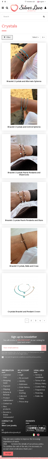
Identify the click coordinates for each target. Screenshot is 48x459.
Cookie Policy (40, 387)
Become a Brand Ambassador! (8, 415)
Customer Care (7, 376)
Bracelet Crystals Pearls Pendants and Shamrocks (24, 173)
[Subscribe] (43, 348)
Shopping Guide (6, 381)
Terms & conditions (39, 376)
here (9, 444)
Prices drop (23, 402)
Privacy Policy (40, 383)
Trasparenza (40, 390)
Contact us (7, 403)
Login (21, 375)
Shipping (6, 389)
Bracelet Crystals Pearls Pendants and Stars (24, 220)
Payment (6, 386)
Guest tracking (22, 391)
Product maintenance (8, 399)
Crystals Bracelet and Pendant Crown (24, 311)
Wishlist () (31, 2)
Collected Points (23, 397)
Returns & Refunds (7, 393)
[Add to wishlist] (20, 78)
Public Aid (39, 396)
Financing (39, 393)
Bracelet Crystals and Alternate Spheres (24, 81)
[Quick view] (27, 78)
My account (23, 378)
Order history (24, 387)
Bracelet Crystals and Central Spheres (24, 127)
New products (6, 408)
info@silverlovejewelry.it (11, 432)
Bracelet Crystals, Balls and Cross (24, 266)
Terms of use (40, 380)
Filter (8, 37)
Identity (22, 381)
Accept (8, 453)
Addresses (23, 384)
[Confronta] (24, 78)
